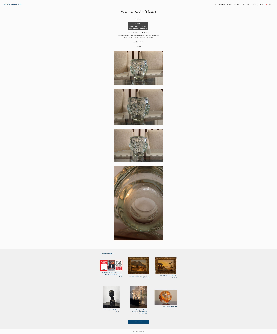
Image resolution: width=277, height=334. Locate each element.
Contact (261, 4)
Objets (243, 4)
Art (248, 4)
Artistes (254, 4)
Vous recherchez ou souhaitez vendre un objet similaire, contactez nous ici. (138, 26)
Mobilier (229, 4)
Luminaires (221, 4)
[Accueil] (215, 4)
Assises (236, 4)
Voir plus (138, 321)
